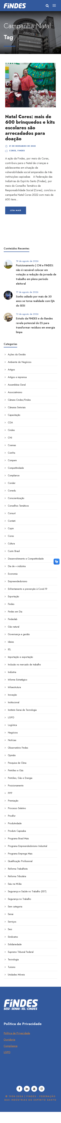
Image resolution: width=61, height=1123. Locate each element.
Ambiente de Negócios (19, 362)
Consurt (12, 513)
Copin (11, 528)
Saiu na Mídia (14, 884)
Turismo (11, 967)
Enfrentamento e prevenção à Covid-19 (27, 589)
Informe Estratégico (17, 679)
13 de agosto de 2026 (27, 314)
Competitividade (16, 468)
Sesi (10, 929)
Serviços (12, 921)
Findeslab (12, 619)
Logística (12, 725)
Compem (12, 460)
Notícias (12, 740)
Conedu (12, 490)
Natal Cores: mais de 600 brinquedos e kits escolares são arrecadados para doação (30, 127)
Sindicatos (13, 937)
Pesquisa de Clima (17, 763)
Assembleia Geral (17, 384)
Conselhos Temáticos (18, 505)
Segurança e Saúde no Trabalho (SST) (27, 891)
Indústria (12, 672)
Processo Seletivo (17, 808)
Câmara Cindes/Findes (19, 400)
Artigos (11, 369)
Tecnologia (13, 959)
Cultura (11, 543)
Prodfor (12, 816)
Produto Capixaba (17, 831)
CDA (10, 422)
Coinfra (11, 453)
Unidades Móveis (16, 974)
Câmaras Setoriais (17, 407)
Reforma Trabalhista (18, 868)
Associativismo (15, 392)
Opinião (12, 755)
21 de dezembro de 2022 (22, 146)
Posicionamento (16, 785)
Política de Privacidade (17, 1033)
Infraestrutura (14, 687)
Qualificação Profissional (20, 861)
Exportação (13, 596)
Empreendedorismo (17, 581)
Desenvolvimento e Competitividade (26, 558)
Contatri (12, 521)
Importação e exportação (20, 657)
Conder (11, 483)
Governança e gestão (19, 634)
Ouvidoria (9, 1040)
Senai (10, 914)
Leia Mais (15, 210)
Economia (12, 574)
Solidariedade (15, 944)
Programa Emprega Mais (20, 853)
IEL (9, 649)
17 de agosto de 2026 (27, 292)
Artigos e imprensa (17, 377)
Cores (12, 150)
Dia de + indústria (17, 566)
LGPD (11, 717)
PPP (10, 793)
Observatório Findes (18, 747)
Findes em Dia (15, 611)
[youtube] (34, 1089)
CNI (10, 437)
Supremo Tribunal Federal (20, 952)
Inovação (12, 695)
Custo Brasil (14, 551)
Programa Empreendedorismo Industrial (27, 846)
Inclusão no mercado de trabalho (24, 664)
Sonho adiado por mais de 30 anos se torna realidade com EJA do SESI (35, 301)
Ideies (11, 642)
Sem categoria (15, 906)
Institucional (13, 702)
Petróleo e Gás (15, 770)
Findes (21, 150)
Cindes (11, 430)
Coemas (12, 445)
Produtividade (15, 823)
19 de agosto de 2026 (27, 261)
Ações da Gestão (17, 354)
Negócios (13, 732)
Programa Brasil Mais (18, 838)
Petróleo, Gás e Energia (20, 778)
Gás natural (13, 626)
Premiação (13, 800)
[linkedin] (27, 1089)
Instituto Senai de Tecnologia (22, 710)
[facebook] (19, 1089)
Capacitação (14, 415)
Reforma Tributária (17, 876)
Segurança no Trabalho (19, 899)
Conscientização (16, 498)
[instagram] (42, 1089)
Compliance (14, 475)
